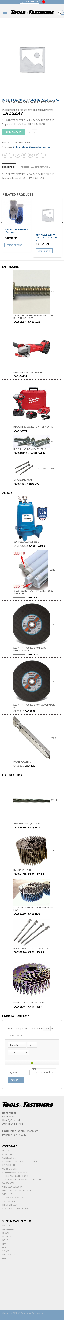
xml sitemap (9, 1201)
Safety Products (20, 99)
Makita (6, 1225)
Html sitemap (10, 1204)
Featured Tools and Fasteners (20, 1161)
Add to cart (14, 132)
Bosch (6, 1240)
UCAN (5, 1247)
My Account (9, 1165)
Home (5, 99)
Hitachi (6, 1236)
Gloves (55, 99)
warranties (9, 1183)
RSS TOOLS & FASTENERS (15, 1208)
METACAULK (8, 1254)
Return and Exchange (15, 1172)
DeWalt (6, 1232)
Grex (4, 1258)
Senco (5, 1251)
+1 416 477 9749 (30, 1)
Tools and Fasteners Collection (21, 1179)
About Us (7, 1154)
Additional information (35, 167)
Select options (14, 245)
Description (9, 167)
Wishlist (7, 1194)
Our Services (9, 1168)
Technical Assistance (14, 1197)
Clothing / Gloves (40, 99)
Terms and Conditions (15, 1175)
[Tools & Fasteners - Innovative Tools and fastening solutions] (32, 11)
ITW (4, 1243)
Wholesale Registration (16, 1190)
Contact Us (9, 1157)
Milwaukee (8, 1229)
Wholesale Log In (12, 1186)
